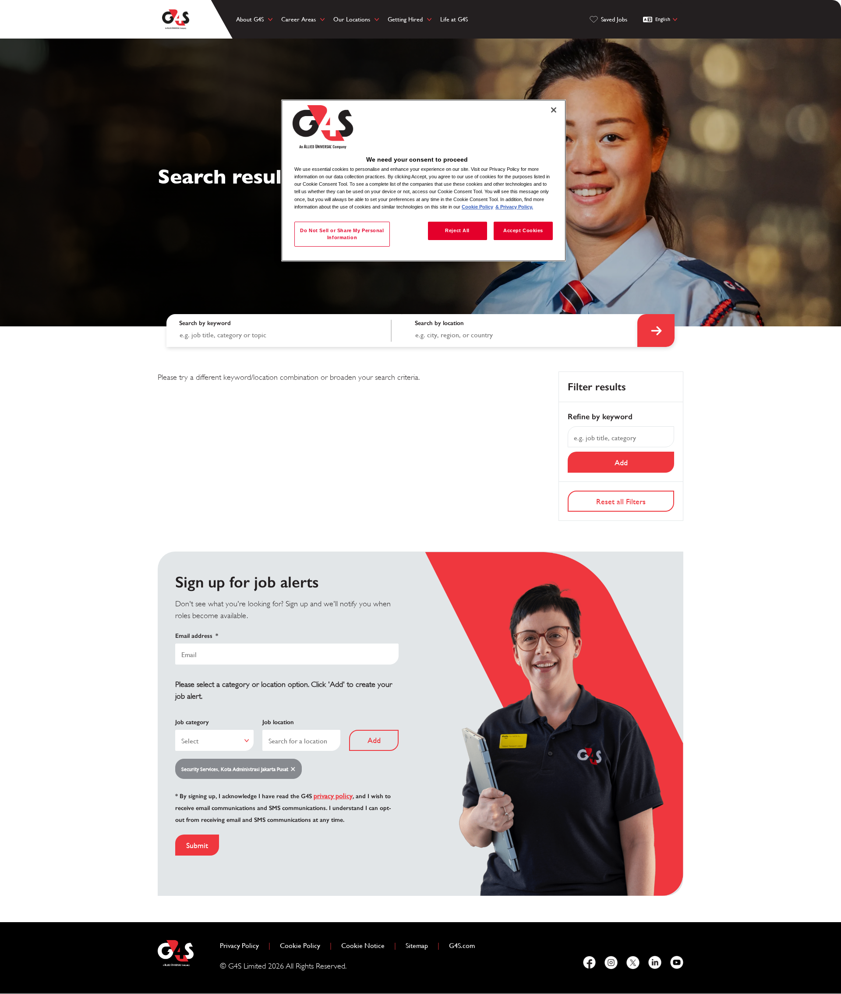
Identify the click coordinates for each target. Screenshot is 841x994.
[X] (633, 962)
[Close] (553, 110)
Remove (294, 769)
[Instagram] (611, 962)
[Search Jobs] (656, 330)
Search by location (439, 323)
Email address (196, 636)
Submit (197, 845)
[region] (423, 180)
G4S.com (465, 945)
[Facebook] (589, 962)
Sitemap (417, 945)
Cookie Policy (303, 945)
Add (621, 462)
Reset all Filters (621, 501)
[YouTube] (676, 962)
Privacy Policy (243, 945)
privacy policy (333, 796)
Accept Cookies (523, 230)
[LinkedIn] (654, 962)
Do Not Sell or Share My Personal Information (342, 234)
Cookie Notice (363, 945)
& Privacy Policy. (514, 206)
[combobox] (520, 330)
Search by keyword (205, 323)
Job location (278, 722)
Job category (192, 722)
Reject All (457, 230)
